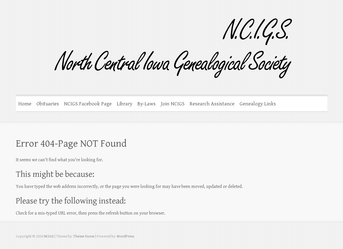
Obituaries (47, 104)
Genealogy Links (258, 104)
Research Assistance (212, 104)
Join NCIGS (173, 104)
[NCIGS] (157, 45)
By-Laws (146, 104)
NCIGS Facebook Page (88, 104)
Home (24, 104)
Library (124, 104)
